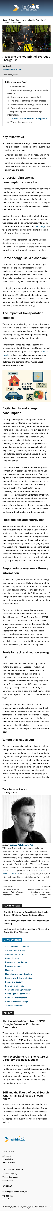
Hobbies (9, 970)
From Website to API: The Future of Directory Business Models (25, 1058)
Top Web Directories (14, 1005)
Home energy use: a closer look (25, 97)
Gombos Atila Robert (12, 69)
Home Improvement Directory (18, 974)
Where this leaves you (21, 122)
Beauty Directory (12, 958)
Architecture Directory (15, 950)
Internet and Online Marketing (18, 978)
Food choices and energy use (24, 108)
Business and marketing (16, 962)
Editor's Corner (15, 20)
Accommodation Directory (17, 946)
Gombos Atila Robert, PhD (21, 845)
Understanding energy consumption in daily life (27, 92)
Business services (13, 966)
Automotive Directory (15, 954)
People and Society (14, 982)
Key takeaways (17, 86)
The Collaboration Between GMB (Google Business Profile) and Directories (23, 1024)
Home (4, 20)
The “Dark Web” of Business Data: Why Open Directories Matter (13, 892)
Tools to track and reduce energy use (28, 118)
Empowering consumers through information (24, 113)
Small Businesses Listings (16, 1001)
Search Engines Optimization (18, 990)
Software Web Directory (16, 998)
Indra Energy (39, 226)
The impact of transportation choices (28, 101)
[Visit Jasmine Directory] (26, 11)
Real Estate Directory (14, 986)
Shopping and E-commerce (17, 994)
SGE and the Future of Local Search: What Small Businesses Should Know (26, 1095)
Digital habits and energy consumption (29, 104)
